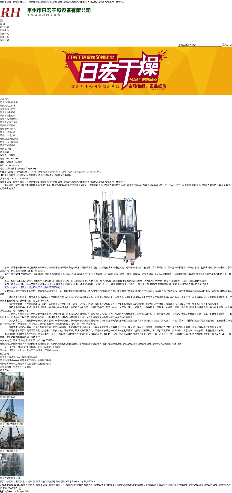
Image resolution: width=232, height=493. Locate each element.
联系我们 (4, 40)
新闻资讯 (4, 33)
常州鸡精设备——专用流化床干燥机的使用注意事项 (25, 360)
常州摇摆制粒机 (7, 115)
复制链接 (30, 484)
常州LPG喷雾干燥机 (10, 451)
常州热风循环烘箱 (9, 118)
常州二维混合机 (7, 135)
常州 (17, 491)
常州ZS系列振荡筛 (9, 138)
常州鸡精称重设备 (9, 102)
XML (68, 481)
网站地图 (60, 481)
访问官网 (49, 481)
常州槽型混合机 (7, 128)
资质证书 (4, 36)
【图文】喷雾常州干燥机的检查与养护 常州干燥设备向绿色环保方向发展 (65, 171)
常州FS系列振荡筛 (9, 141)
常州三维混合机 (7, 132)
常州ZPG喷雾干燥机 (10, 478)
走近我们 (4, 26)
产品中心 (4, 30)
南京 (22, 491)
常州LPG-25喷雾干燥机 (11, 424)
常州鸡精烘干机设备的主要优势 (15, 366)
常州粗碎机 (5, 148)
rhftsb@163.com (14, 161)
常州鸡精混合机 (7, 108)
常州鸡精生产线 (49, 1)
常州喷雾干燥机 (7, 125)
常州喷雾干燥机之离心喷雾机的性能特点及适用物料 (25, 363)
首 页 (2, 23)
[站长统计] (20, 488)
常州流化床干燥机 (9, 122)
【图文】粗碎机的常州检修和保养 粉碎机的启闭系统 (34, 346)
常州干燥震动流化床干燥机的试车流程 (19, 356)
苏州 (27, 491)
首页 (25, 171)
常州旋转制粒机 (7, 112)
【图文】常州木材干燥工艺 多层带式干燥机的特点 (33, 350)
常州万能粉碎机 (7, 145)
